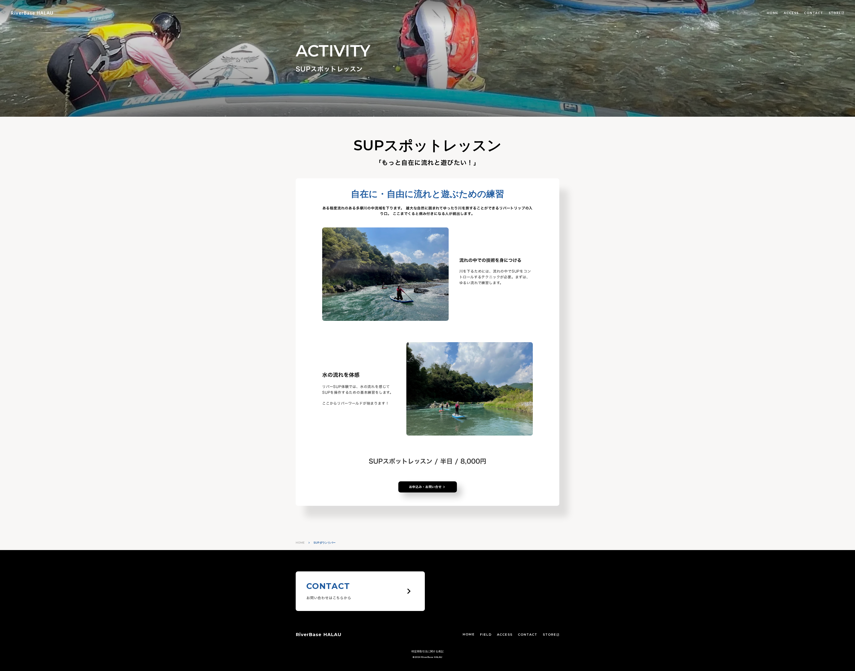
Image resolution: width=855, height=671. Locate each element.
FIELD (486, 635)
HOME (772, 13)
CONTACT (813, 13)
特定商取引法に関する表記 (427, 651)
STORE (835, 13)
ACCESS (791, 13)
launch (842, 12)
